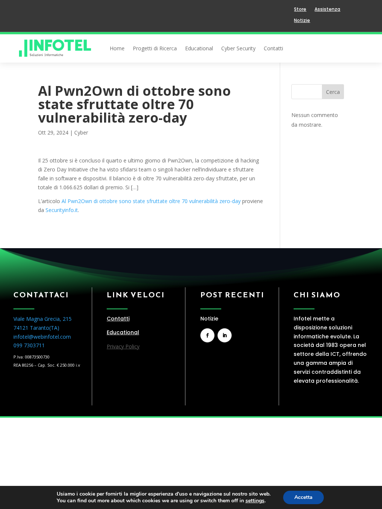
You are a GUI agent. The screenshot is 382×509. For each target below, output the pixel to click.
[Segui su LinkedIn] (224, 335)
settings (254, 500)
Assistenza (327, 9)
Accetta (303, 497)
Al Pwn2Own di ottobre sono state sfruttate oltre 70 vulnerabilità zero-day (151, 201)
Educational (199, 49)
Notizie (302, 20)
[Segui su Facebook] (207, 335)
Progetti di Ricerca (155, 49)
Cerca (333, 91)
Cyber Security (238, 49)
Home (117, 49)
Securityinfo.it (62, 210)
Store (300, 9)
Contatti (273, 49)
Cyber (81, 132)
